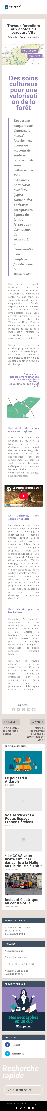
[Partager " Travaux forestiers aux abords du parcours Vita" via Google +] (23, 709)
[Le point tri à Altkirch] (23, 762)
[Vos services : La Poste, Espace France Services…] (23, 799)
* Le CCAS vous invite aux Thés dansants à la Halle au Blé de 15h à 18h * (23, 860)
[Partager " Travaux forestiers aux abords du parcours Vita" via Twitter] (18, 709)
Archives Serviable (29, 36)
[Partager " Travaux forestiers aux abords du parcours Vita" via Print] (33, 709)
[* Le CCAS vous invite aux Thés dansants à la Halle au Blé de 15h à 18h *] (23, 840)
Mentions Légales (32, 1104)
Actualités (13, 36)
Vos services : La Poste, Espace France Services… (20, 818)
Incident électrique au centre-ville (21, 901)
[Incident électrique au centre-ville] (23, 884)
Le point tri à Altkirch (16, 780)
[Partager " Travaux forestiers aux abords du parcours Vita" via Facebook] (13, 709)
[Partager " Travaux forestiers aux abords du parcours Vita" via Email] (28, 709)
